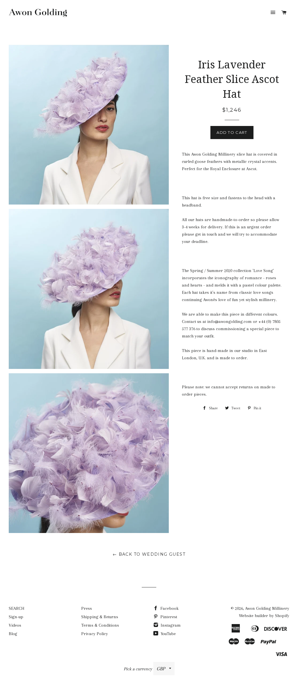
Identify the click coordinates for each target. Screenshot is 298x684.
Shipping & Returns (99, 616)
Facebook (169, 608)
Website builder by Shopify (264, 615)
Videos (15, 625)
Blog (13, 633)
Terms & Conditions (100, 625)
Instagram (170, 625)
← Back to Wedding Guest (149, 554)
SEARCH (16, 608)
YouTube (167, 633)
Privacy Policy (94, 633)
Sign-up (16, 616)
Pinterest (168, 616)
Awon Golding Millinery (267, 608)
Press (86, 608)
